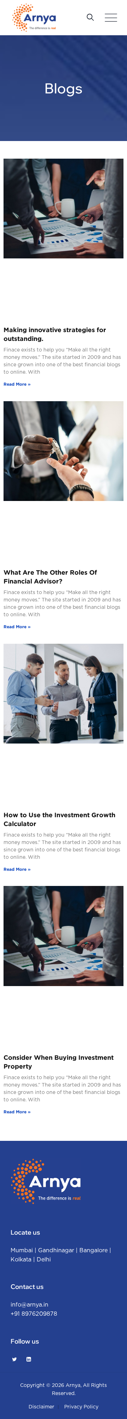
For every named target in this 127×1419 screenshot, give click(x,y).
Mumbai (22, 1250)
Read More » (17, 384)
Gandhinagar (56, 1250)
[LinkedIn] (28, 1360)
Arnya (73, 1385)
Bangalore (93, 1250)
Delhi (44, 1259)
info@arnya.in (29, 1305)
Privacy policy (81, 1407)
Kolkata (21, 1259)
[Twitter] (14, 1360)
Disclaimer (41, 1407)
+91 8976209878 (34, 1314)
